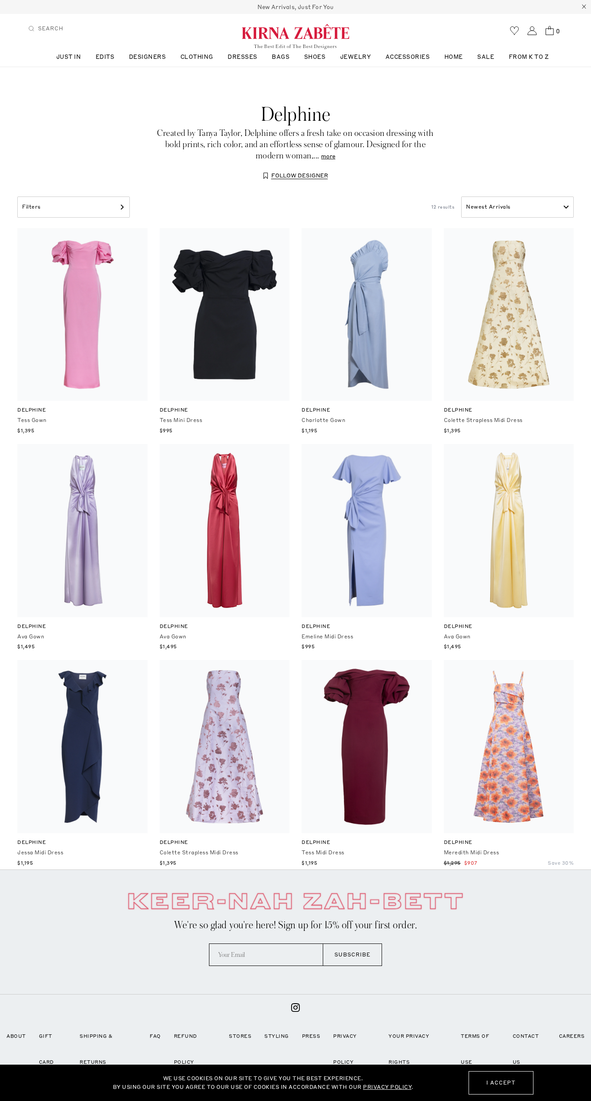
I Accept (501, 1082)
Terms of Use (475, 1049)
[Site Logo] (295, 31)
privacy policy (387, 1087)
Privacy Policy (345, 1049)
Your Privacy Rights (409, 1049)
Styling (276, 1036)
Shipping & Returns (96, 1049)
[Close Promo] (584, 7)
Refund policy (185, 1049)
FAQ (155, 1036)
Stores (240, 1036)
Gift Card (46, 1049)
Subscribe (352, 954)
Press (311, 1036)
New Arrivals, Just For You (295, 7)
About (16, 1036)
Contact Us (526, 1049)
